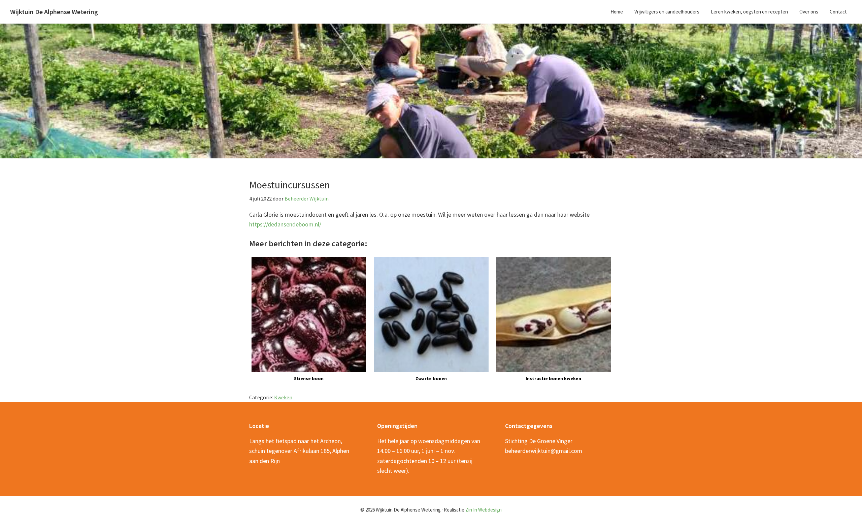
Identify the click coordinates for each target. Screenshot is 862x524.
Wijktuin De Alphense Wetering (54, 11)
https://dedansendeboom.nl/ (285, 224)
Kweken (283, 397)
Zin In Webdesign (483, 509)
